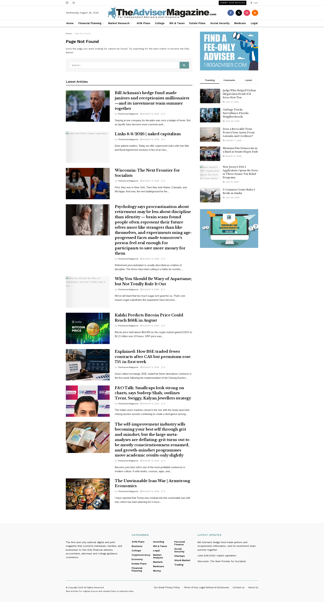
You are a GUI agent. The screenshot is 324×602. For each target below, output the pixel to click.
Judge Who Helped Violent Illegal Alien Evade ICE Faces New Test (239, 94)
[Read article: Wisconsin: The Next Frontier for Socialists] (88, 183)
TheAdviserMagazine (128, 114)
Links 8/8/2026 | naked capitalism (148, 134)
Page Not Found (82, 33)
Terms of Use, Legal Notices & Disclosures (206, 587)
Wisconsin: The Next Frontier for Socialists (221, 561)
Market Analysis (158, 556)
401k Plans (143, 23)
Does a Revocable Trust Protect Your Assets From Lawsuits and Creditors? (238, 132)
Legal (254, 23)
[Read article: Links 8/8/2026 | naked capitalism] (88, 147)
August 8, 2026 (150, 114)
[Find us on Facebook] (230, 13)
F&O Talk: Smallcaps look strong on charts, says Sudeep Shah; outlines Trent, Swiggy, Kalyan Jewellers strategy (153, 393)
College (160, 23)
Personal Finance (179, 543)
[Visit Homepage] (162, 12)
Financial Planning (89, 23)
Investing (158, 541)
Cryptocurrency (141, 555)
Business (137, 546)
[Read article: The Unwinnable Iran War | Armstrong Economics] (88, 494)
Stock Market (182, 560)
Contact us (239, 587)
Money (157, 570)
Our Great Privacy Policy (167, 587)
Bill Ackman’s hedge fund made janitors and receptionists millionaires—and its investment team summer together (226, 546)
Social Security (220, 23)
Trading (178, 564)
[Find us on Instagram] (247, 13)
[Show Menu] (67, 3)
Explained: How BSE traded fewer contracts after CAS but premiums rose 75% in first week (153, 356)
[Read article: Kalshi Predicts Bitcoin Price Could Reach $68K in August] (88, 328)
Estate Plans (197, 23)
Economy (137, 559)
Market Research (119, 23)
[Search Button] (74, 2)
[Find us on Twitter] (239, 13)
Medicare (240, 23)
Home (70, 23)
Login (255, 3)
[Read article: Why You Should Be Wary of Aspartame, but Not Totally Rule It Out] (88, 292)
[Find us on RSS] (255, 13)
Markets (158, 562)
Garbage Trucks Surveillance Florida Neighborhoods (235, 113)
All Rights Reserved (94, 587)
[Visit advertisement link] (229, 51)
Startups (179, 556)
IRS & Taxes (177, 23)
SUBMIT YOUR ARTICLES (232, 3)
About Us (253, 587)
